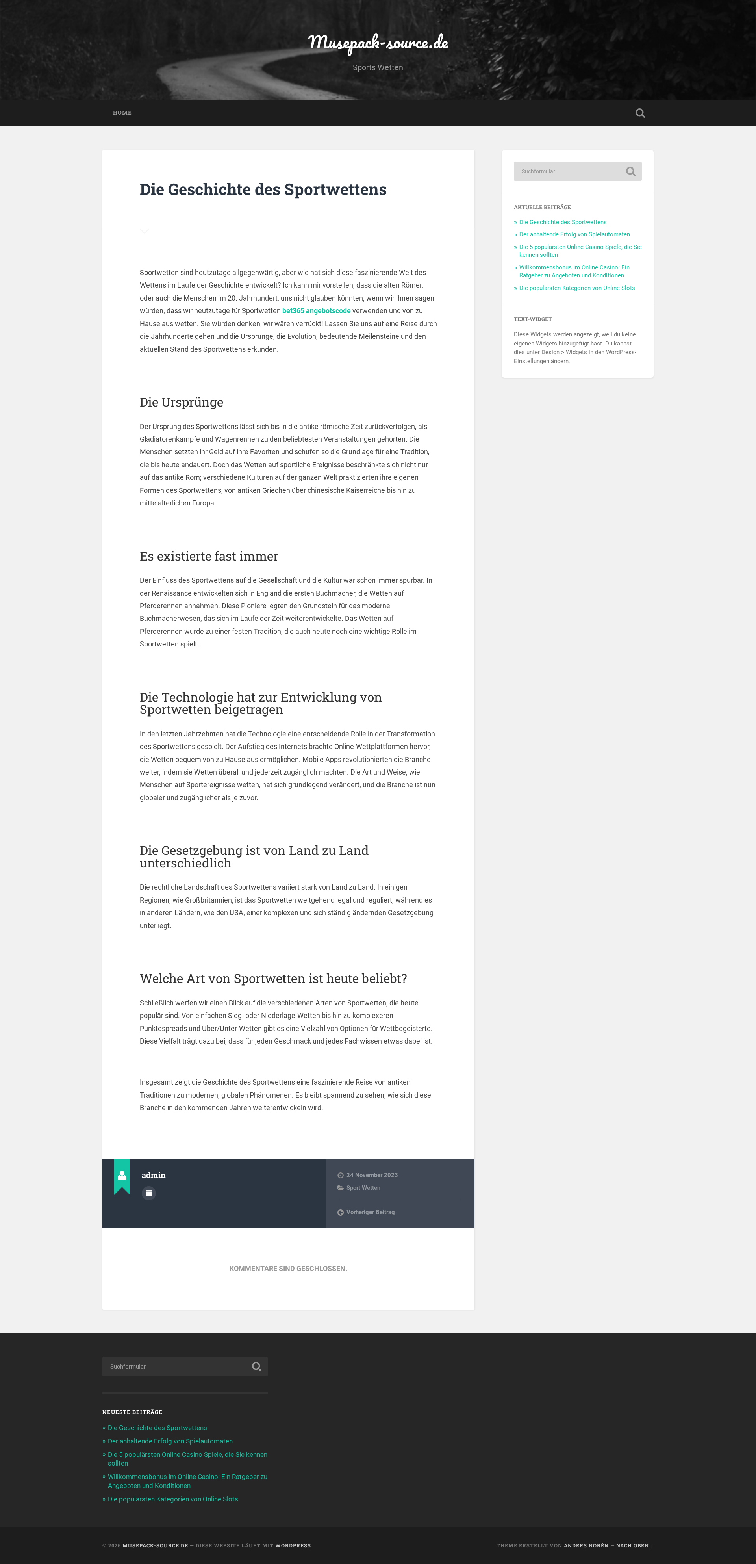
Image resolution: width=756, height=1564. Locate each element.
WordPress (293, 1545)
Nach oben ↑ (635, 1545)
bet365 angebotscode (316, 310)
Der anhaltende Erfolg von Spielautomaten (574, 234)
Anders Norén (586, 1545)
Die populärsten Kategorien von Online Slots (577, 288)
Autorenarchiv (149, 1193)
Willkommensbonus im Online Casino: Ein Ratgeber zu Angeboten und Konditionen (574, 271)
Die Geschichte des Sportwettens (263, 188)
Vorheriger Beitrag (370, 1212)
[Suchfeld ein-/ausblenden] (640, 113)
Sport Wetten (363, 1187)
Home (122, 112)
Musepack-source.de (378, 42)
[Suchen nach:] (578, 171)
